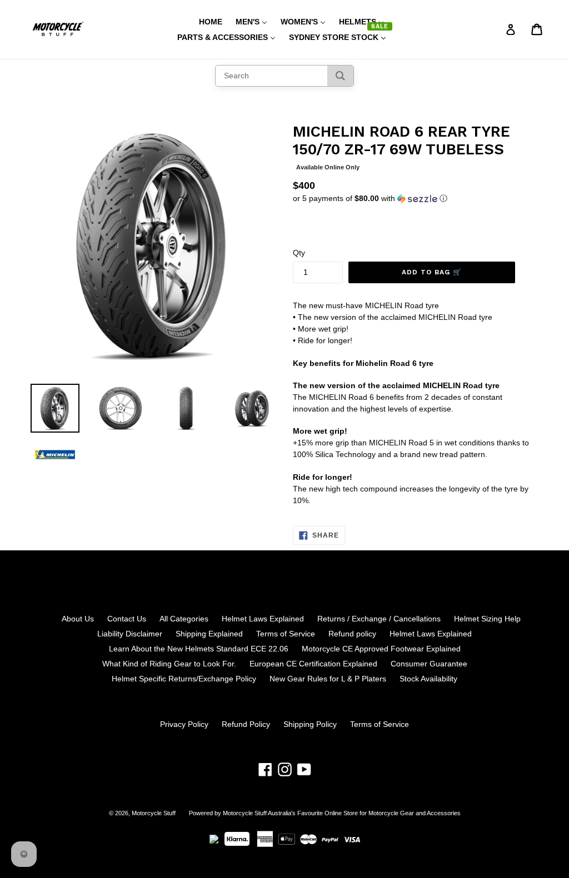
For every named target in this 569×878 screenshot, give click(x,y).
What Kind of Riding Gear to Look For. (169, 663)
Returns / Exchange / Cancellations (379, 618)
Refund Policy (246, 724)
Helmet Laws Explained (263, 618)
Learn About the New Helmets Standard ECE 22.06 (198, 648)
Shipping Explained (209, 633)
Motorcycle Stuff (154, 813)
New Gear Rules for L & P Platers (327, 678)
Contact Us (126, 618)
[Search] (340, 76)
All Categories (183, 618)
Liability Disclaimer (129, 633)
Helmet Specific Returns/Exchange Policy (184, 678)
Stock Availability (428, 678)
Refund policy (352, 633)
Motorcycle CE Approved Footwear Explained (381, 648)
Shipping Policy (310, 724)
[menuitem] (203, 21)
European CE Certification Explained (313, 663)
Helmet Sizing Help (487, 618)
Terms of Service (285, 633)
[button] (415, 198)
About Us (78, 618)
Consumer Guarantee (429, 663)
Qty (299, 252)
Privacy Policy (184, 724)
